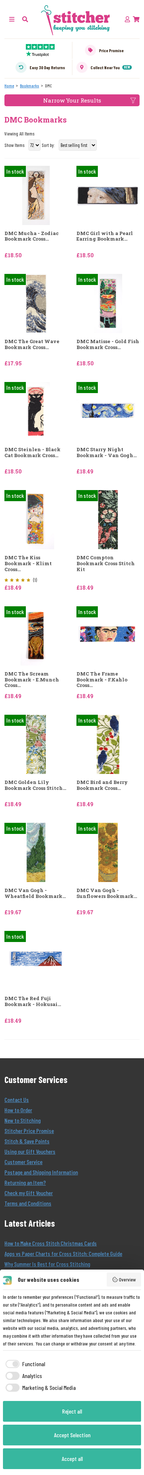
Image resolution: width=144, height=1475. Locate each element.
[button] (25, 19)
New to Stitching (22, 1120)
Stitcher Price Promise (29, 1130)
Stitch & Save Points (26, 1140)
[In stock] (36, 194)
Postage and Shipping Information (41, 1172)
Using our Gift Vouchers (29, 1151)
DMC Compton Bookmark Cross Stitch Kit (105, 563)
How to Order (18, 1109)
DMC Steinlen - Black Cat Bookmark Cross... (32, 452)
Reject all (72, 1411)
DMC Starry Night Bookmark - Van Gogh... (106, 452)
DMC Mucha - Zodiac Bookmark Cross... (31, 236)
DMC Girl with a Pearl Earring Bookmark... (104, 236)
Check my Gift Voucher (28, 1192)
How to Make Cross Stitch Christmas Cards (50, 1243)
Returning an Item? (25, 1182)
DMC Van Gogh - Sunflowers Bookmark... (106, 893)
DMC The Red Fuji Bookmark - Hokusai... (32, 1001)
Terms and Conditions (27, 1203)
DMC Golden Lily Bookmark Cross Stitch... (35, 785)
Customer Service (23, 1161)
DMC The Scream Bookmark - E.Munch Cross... (31, 679)
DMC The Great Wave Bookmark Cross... (31, 344)
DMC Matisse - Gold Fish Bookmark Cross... (107, 344)
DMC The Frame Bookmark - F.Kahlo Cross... (101, 679)
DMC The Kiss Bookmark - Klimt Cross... (28, 563)
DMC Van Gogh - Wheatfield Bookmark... (35, 893)
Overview (127, 1279)
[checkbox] (24, 1364)
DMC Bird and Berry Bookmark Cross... (102, 785)
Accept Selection (72, 1434)
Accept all (72, 1458)
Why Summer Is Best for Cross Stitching (47, 1263)
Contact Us (16, 1099)
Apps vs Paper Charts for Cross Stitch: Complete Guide (63, 1253)
